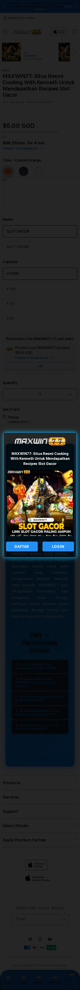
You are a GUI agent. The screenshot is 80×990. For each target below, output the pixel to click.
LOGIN (58, 546)
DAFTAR (21, 546)
